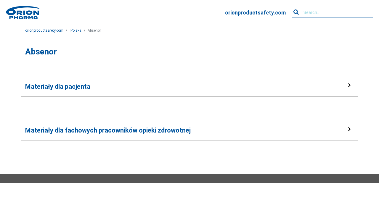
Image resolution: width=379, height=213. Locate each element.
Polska (75, 30)
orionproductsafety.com (255, 12)
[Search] (296, 12)
